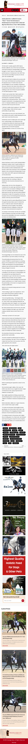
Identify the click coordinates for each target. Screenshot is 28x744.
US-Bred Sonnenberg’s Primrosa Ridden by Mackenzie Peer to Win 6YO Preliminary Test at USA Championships (14, 676)
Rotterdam (6, 441)
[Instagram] (17, 10)
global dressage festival (9, 434)
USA (10, 443)
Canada (14, 430)
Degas (20, 430)
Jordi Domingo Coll (14, 436)
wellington (15, 443)
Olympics (6, 438)
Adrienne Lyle (13, 428)
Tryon (5, 443)
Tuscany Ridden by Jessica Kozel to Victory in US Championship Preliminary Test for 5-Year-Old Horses (14, 716)
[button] (2, 10)
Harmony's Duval (21, 434)
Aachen (5, 428)
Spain (12, 441)
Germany (22, 432)
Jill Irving (5, 436)
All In (20, 428)
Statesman (19, 441)
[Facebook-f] (15, 10)
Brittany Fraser (7, 430)
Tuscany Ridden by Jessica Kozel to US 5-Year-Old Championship (14, 637)
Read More (5, 645)
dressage (6, 432)
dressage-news (14, 432)
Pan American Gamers (16, 438)
